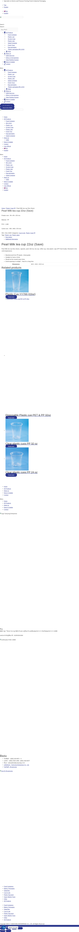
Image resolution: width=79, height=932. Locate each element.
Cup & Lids (22, 233)
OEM (7, 140)
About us (6, 138)
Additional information (11, 239)
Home (5, 117)
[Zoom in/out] (20, 928)
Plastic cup (9, 125)
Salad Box (7, 890)
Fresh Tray (9, 131)
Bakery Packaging (9, 888)
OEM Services (10, 55)
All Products (7, 119)
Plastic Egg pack (9, 895)
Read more (11, 297)
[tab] (41, 237)
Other (5, 899)
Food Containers (8, 886)
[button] (39, 68)
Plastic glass (16, 235)
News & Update (8, 142)
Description (8, 237)
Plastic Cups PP (11, 208)
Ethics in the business (12, 58)
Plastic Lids (9, 129)
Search (2, 24)
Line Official (7, 146)
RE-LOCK (9, 123)
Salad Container (10, 136)
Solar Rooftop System (12, 60)
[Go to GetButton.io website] (3, 930)
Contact (6, 144)
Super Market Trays (9, 897)
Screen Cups (9, 127)
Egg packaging (10, 133)
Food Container (10, 121)
